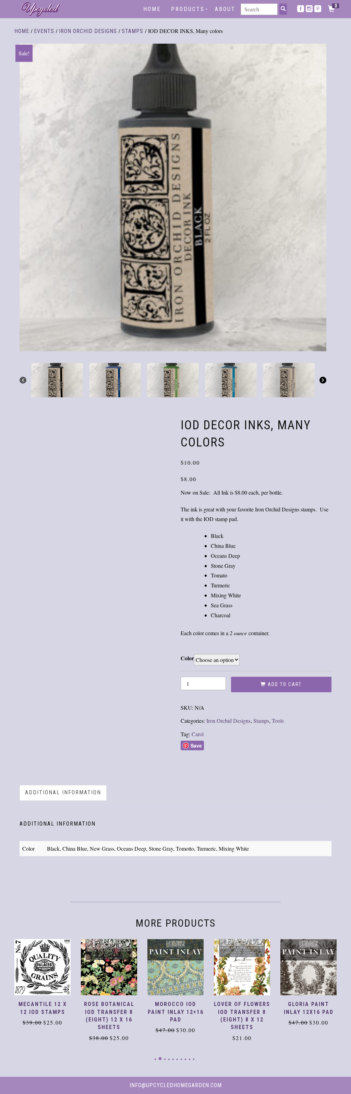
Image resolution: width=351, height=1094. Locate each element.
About (225, 9)
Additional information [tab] (63, 792)
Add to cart (285, 684)
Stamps (132, 31)
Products (188, 9)
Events (44, 31)
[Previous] (23, 380)
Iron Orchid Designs (88, 31)
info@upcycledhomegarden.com (176, 1085)
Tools (278, 720)
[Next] (322, 380)
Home (152, 9)
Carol (198, 734)
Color (187, 658)
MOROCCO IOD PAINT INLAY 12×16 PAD (176, 1012)
